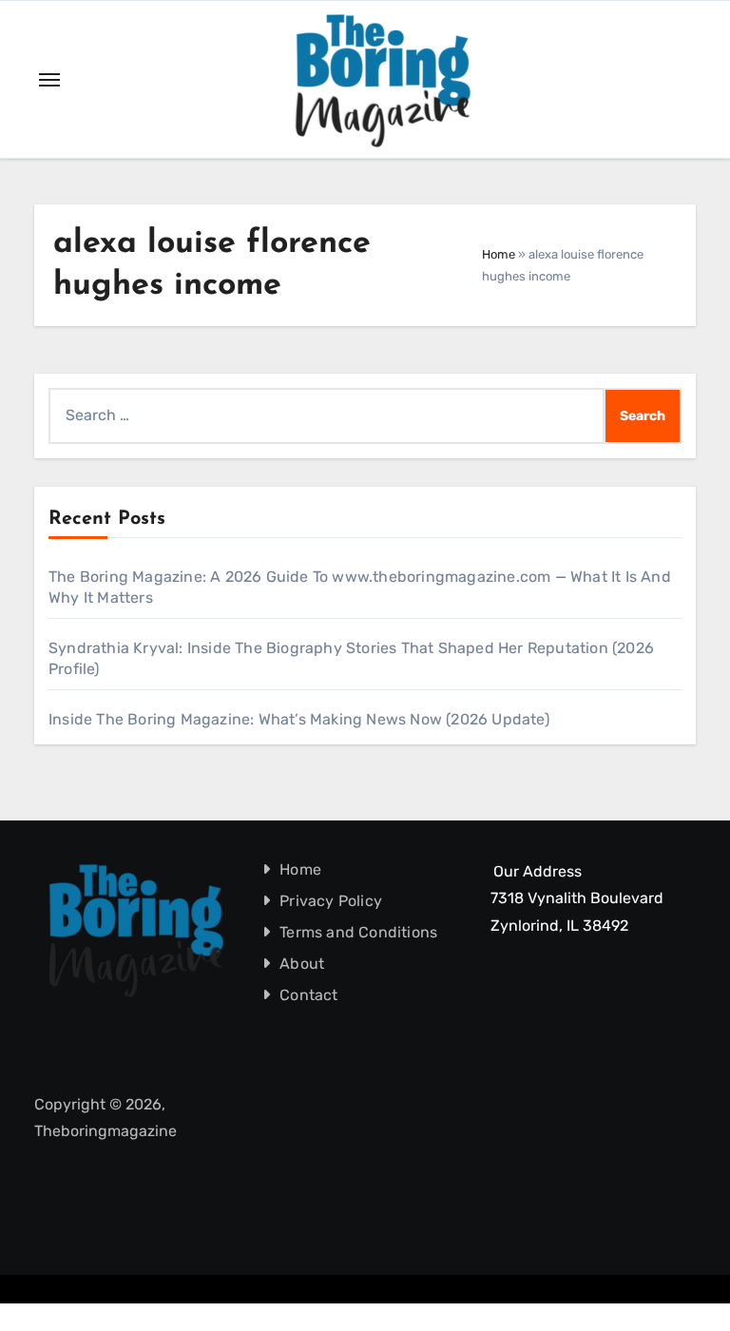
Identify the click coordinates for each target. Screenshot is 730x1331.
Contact (308, 995)
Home (498, 254)
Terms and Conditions (358, 932)
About (301, 964)
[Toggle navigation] (49, 79)
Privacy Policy (330, 901)
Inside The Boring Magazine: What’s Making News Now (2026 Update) (298, 719)
